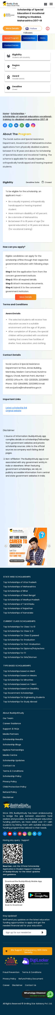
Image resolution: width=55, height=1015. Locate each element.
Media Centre (10, 755)
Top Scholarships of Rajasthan (18, 608)
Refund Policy (10, 792)
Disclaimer (8, 797)
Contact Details (11, 45)
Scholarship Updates (14, 760)
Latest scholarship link (16, 407)
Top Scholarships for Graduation (19, 639)
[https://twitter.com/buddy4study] (35, 834)
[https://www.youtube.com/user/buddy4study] (10, 834)
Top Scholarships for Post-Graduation (21, 644)
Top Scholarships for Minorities (18, 679)
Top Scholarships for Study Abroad (20, 701)
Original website (13, 410)
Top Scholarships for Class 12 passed (21, 635)
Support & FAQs (11, 728)
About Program (11, 38)
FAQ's (42, 38)
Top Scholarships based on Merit (19, 671)
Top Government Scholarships (18, 693)
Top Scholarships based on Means (20, 675)
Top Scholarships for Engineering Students (24, 697)
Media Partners (11, 733)
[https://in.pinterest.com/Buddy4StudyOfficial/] (20, 834)
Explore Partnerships (13, 749)
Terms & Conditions (13, 770)
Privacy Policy (10, 781)
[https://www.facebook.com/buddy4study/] (5, 834)
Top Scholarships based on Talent (20, 684)
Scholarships (29, 38)
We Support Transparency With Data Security (28, 951)
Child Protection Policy (14, 786)
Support (25, 840)
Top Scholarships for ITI (14, 652)
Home (6, 113)
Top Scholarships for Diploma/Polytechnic (24, 648)
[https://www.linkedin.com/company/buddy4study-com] (15, 834)
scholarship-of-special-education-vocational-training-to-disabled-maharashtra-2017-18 (27, 118)
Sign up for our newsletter (20, 932)
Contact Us (9, 765)
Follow (33, 28)
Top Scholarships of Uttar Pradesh (20, 582)
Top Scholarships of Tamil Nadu (18, 604)
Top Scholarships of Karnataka (18, 612)
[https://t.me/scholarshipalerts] (39, 834)
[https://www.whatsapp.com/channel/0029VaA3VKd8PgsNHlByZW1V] (29, 834)
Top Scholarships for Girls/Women (20, 657)
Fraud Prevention (11, 972)
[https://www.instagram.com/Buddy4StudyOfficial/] (25, 834)
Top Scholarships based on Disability (21, 688)
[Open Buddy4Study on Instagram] (33, 125)
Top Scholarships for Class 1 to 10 (19, 626)
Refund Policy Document (31, 978)
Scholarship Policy (12, 776)
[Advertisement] (21, 101)
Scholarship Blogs (12, 744)
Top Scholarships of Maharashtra (19, 586)
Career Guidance (12, 723)
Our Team (8, 718)
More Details (12, 28)
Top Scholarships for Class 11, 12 (18, 631)
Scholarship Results (13, 739)
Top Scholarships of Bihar (15, 591)
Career (6, 985)
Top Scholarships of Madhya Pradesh (21, 599)
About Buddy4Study (13, 712)
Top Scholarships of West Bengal (19, 595)
